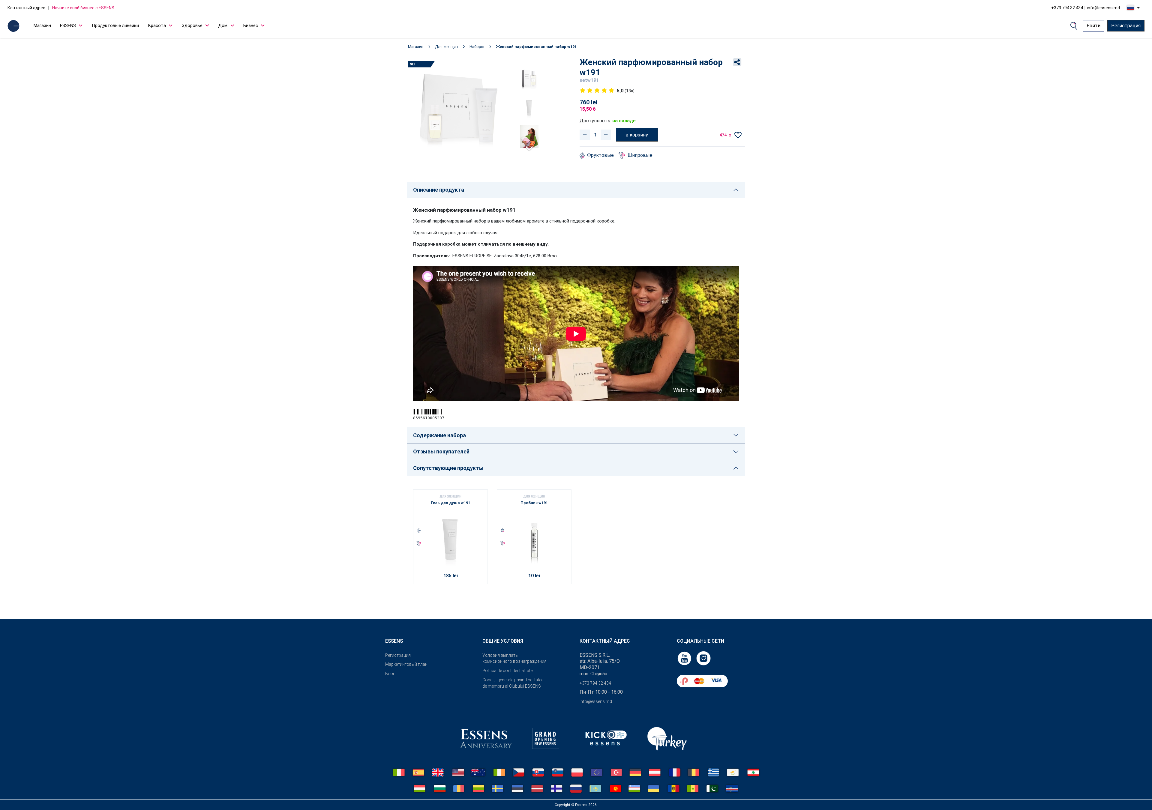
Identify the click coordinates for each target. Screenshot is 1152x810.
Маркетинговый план (406, 664)
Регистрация (1126, 25)
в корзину (637, 135)
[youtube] (685, 658)
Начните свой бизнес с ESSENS (83, 7)
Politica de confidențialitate (507, 670)
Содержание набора (439, 435)
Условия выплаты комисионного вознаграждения (514, 658)
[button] (529, 146)
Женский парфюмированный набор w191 (536, 46)
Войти (1093, 25)
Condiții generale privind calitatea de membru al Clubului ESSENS (513, 683)
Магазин (42, 25)
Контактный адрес (26, 7)
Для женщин (446, 46)
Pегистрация (398, 655)
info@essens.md (1103, 7)
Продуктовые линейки (115, 25)
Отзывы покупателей (441, 451)
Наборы (477, 46)
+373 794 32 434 (1067, 7)
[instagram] (703, 658)
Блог (390, 673)
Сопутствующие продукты (448, 468)
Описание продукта (438, 190)
